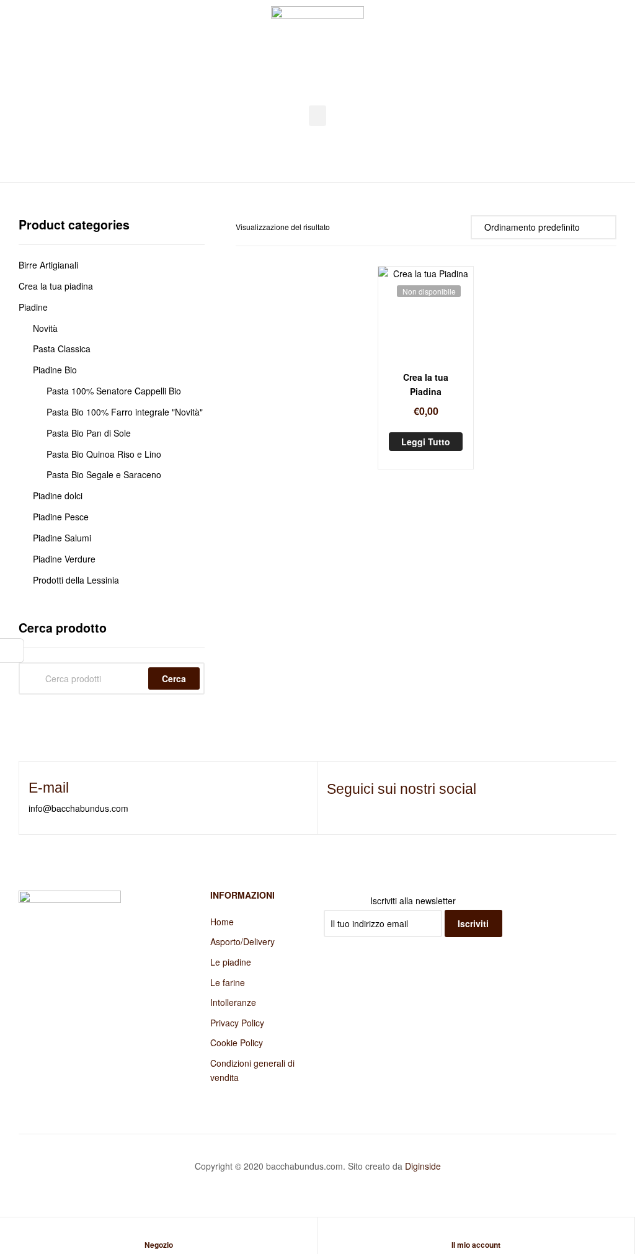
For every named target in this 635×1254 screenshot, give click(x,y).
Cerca (174, 678)
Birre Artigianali (48, 265)
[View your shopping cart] (610, 56)
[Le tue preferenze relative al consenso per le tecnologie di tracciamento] (12, 650)
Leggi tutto (425, 441)
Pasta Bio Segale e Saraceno (104, 474)
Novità (45, 328)
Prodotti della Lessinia (76, 580)
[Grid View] (445, 226)
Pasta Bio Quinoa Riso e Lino (104, 454)
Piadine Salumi (62, 537)
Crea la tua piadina (56, 286)
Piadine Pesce (61, 516)
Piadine (33, 307)
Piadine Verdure (64, 559)
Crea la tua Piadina (425, 384)
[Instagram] (352, 808)
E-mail (49, 788)
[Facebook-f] (332, 808)
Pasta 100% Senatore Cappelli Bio (114, 391)
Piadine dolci (57, 495)
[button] (317, 115)
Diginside (423, 1166)
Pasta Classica (62, 348)
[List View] (458, 226)
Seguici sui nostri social (401, 789)
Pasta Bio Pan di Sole (89, 433)
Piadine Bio (55, 369)
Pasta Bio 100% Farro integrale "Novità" (125, 412)
